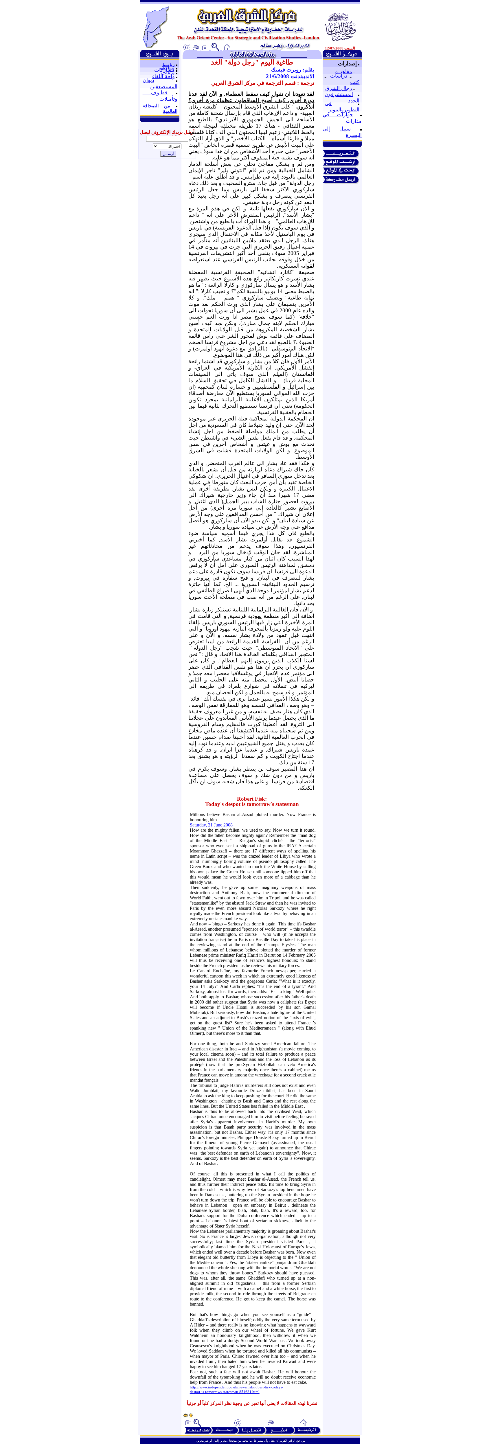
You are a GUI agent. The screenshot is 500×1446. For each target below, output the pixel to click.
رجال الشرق (338, 88)
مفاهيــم (343, 71)
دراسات (338, 76)
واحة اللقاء (163, 76)
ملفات (168, 73)
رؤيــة (168, 64)
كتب (354, 82)
